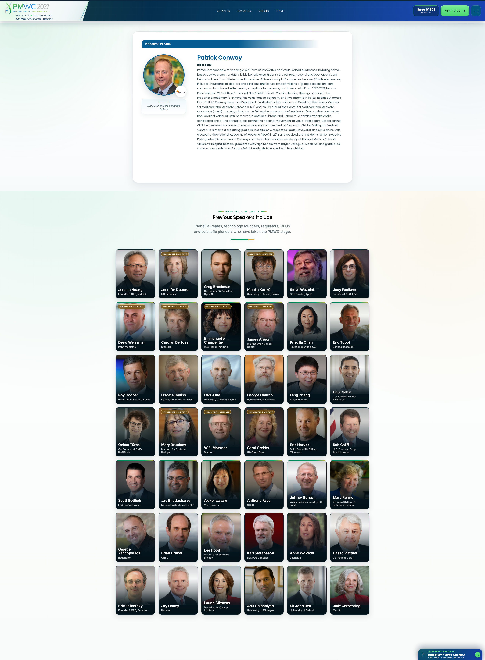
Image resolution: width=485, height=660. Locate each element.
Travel (280, 11)
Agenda (448, 654)
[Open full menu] (476, 10)
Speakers (223, 11)
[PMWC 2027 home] (40, 8)
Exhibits (263, 11)
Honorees (244, 11)
